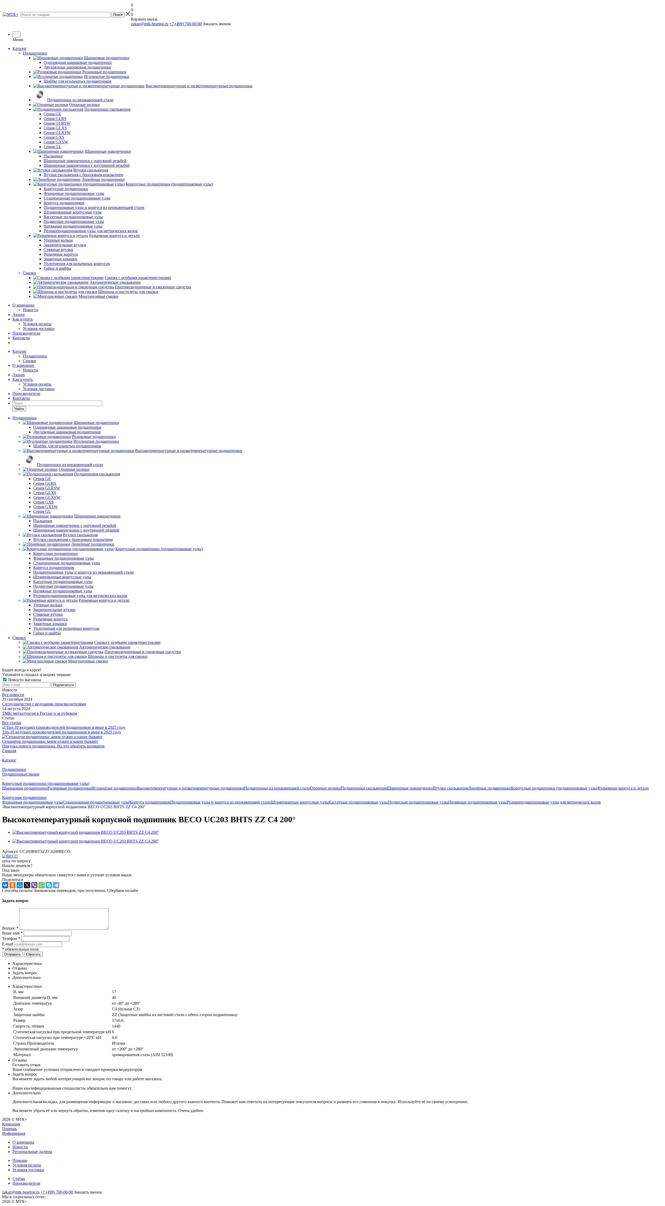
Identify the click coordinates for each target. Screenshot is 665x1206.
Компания (11, 1124)
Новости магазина (24, 680)
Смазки (29, 361)
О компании (23, 305)
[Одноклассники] (12, 885)
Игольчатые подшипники (114, 788)
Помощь (9, 1129)
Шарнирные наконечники (410, 788)
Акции (18, 314)
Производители (26, 333)
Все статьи (11, 722)
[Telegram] (56, 885)
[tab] (337, 963)
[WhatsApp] (41, 885)
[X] (27, 885)
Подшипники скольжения (364, 788)
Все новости (13, 694)
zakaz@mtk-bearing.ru (149, 24)
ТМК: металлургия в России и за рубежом (39, 713)
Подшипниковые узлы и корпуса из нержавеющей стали (220, 802)
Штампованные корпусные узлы (300, 802)
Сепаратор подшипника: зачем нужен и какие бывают (50, 741)
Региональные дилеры (32, 1151)
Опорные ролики (325, 788)
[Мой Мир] (20, 885)
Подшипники (35, 356)
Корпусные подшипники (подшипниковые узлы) (554, 788)
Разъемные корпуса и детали (623, 788)
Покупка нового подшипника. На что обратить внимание (53, 746)
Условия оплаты (37, 324)
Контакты (21, 338)
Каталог (19, 48)
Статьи (18, 1178)
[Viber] (34, 885)
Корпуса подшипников (149, 802)
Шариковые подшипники (25, 788)
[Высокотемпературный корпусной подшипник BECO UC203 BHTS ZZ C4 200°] (85, 832)
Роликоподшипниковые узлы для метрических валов (554, 802)
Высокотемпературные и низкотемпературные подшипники (190, 788)
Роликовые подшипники (69, 788)
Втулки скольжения (450, 788)
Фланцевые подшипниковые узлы (32, 802)
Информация (13, 1133)
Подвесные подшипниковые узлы (418, 802)
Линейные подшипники (489, 788)
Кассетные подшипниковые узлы (358, 802)
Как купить (22, 319)
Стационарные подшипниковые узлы (96, 802)
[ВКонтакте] (5, 885)
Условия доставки (39, 328)
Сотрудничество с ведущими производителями (44, 704)
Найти (19, 409)
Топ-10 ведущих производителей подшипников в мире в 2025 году (61, 732)
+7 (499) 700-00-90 (185, 24)
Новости (30, 310)
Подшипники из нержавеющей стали (277, 788)
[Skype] (49, 885)
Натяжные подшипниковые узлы (477, 802)
